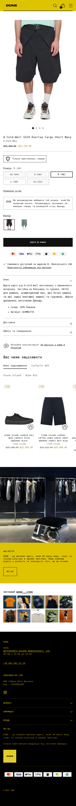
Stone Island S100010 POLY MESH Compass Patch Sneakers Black (19, 438)
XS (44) (14, 174)
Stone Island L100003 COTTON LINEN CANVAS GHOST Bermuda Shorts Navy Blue (53, 438)
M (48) (61, 174)
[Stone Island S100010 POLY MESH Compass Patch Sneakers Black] (19, 407)
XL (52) (38, 182)
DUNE (12, 790)
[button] (9, 225)
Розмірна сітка (12, 191)
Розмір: (12, 168)
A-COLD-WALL (10, 141)
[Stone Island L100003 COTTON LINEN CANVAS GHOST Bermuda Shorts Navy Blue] (53, 407)
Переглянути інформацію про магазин (29, 267)
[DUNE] (11, 5)
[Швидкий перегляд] (30, 426)
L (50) (14, 182)
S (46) (38, 174)
